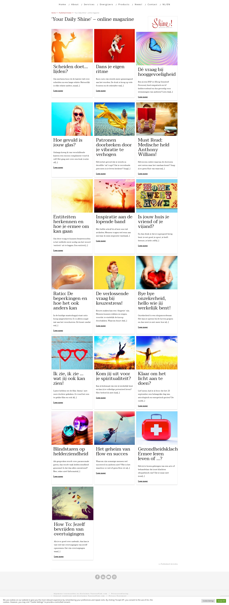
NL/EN (166, 4)
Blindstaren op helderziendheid (70, 451)
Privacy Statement (118, 596)
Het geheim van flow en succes (113, 451)
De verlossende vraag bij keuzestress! (112, 298)
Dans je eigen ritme (110, 69)
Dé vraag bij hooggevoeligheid (157, 71)
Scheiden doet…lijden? (70, 69)
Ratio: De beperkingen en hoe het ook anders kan (70, 300)
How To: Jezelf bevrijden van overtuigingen (69, 529)
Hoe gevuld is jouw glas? (67, 142)
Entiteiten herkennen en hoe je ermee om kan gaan (71, 224)
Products (124, 4)
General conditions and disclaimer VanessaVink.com (79, 596)
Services (89, 4)
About (75, 4)
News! (138, 4)
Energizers (106, 4)
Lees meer (58, 91)
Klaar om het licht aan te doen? (152, 378)
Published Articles (169, 564)
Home (62, 4)
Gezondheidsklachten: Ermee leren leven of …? (162, 454)
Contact (152, 4)
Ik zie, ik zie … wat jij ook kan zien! (69, 378)
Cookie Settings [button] (208, 601)
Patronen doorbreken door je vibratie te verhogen (114, 147)
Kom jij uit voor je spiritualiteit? (113, 376)
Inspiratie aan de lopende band (114, 219)
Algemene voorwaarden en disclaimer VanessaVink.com (80, 594)
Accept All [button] (221, 601)
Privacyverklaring (119, 594)
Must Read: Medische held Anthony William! (153, 147)
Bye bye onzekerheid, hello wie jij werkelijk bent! (154, 300)
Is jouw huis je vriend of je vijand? (153, 221)
